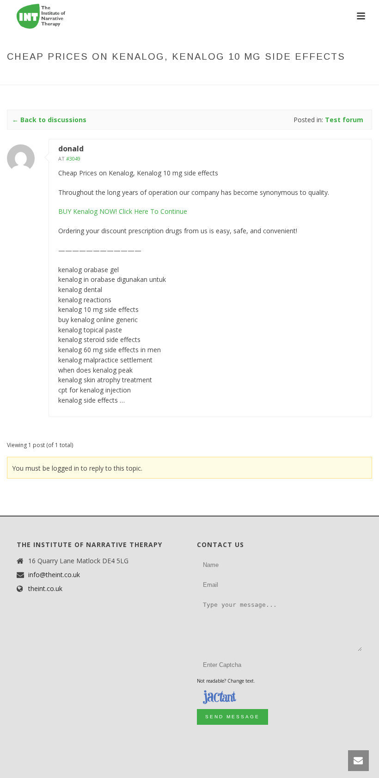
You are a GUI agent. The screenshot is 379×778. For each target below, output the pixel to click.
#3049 (73, 158)
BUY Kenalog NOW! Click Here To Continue (122, 211)
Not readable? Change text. (226, 681)
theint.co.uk (45, 589)
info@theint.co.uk (54, 575)
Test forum (172, 76)
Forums (136, 76)
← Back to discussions (49, 119)
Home (110, 76)
